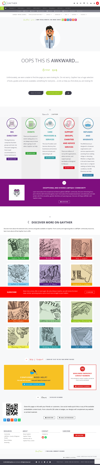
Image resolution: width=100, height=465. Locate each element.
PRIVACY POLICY (60, 461)
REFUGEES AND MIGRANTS (88, 136)
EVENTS (31, 132)
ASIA (66, 14)
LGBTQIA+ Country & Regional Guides (11, 437)
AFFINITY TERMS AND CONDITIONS (88, 461)
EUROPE (74, 14)
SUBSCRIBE (12, 292)
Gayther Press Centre (28, 440)
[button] (90, 3)
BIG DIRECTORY (12, 134)
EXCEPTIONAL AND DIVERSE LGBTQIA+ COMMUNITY (64, 188)
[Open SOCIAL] (46, 8)
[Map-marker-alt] (73, 20)
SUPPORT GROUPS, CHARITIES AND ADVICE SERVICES (69, 139)
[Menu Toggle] (2, 8)
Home (78, 456)
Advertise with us (27, 438)
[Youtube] (50, 462)
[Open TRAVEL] (30, 8)
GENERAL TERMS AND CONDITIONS (72, 461)
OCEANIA (83, 14)
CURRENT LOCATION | (70, 457)
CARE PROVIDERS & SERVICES (50, 136)
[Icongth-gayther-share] (68, 20)
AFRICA (48, 14)
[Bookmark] (44, 462)
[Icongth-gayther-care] (65, 20)
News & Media (8, 440)
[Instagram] (39, 462)
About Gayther (27, 434)
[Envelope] (43, 437)
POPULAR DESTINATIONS (35, 14)
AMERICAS (57, 14)
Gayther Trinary (27, 436)
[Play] (76, 20)
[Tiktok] (47, 462)
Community (7, 434)
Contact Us (45, 434)
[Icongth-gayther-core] (63, 20)
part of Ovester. (17, 462)
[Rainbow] (70, 20)
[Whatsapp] (45, 437)
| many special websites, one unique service (48, 20)
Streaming (6, 442)
